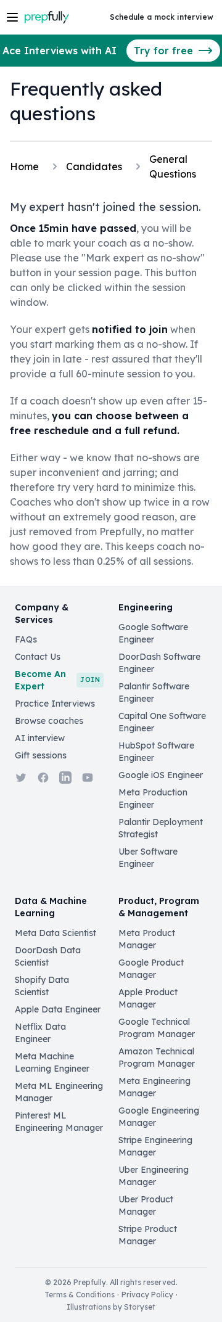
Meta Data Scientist (55, 932)
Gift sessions (41, 755)
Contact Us (37, 656)
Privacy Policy (147, 1294)
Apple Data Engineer (58, 1009)
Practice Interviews (55, 703)
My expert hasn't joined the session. (105, 207)
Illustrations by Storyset (111, 1307)
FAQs (26, 639)
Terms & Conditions (79, 1294)
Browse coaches (49, 720)
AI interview (40, 738)
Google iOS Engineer (160, 775)
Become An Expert (57, 680)
